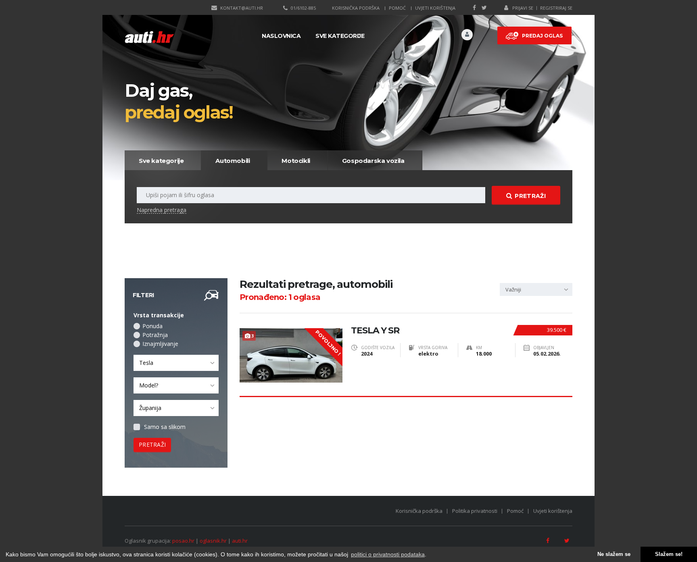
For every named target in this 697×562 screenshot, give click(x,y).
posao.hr (183, 540)
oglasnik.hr (213, 540)
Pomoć (397, 8)
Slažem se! (668, 554)
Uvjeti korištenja (435, 8)
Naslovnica (281, 36)
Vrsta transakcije (159, 315)
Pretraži (530, 196)
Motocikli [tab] (296, 160)
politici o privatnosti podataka (388, 554)
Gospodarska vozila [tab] (373, 160)
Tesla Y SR (375, 330)
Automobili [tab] (232, 160)
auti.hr (240, 540)
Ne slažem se (613, 554)
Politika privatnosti (474, 510)
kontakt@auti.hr (241, 8)
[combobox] (176, 363)
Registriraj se (556, 8)
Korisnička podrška (356, 8)
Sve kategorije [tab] (161, 160)
